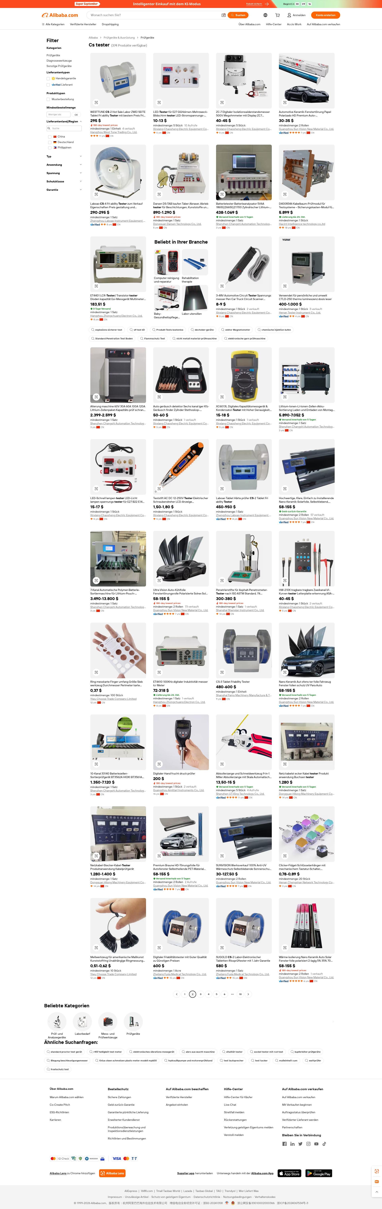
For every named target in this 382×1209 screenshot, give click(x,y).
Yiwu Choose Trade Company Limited (113, 698)
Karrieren (55, 1119)
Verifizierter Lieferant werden (300, 1119)
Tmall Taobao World (168, 1191)
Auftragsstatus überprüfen (298, 1112)
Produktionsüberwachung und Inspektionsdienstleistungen (126, 1129)
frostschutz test (60, 1069)
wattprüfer (315, 1060)
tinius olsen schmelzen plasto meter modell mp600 (128, 1060)
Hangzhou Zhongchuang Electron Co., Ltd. (116, 315)
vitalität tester (234, 1051)
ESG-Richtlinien (59, 1112)
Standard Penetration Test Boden (114, 338)
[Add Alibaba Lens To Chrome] (112, 1173)
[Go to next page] (248, 994)
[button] (223, 15)
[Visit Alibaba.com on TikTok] (324, 1143)
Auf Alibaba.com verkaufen (298, 1097)
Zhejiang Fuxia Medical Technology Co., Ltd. (180, 974)
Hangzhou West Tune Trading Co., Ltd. (113, 132)
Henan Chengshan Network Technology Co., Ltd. (307, 882)
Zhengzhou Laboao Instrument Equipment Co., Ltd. (118, 220)
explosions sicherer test (108, 329)
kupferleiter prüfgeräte (308, 1051)
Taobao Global (204, 1191)
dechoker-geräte (204, 329)
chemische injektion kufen (276, 329)
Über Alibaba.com (61, 1088)
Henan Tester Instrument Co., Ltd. (300, 312)
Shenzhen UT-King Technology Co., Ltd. (240, 793)
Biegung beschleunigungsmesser (69, 1060)
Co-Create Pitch (60, 1104)
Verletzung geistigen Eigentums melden (248, 1127)
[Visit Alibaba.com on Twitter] (300, 1143)
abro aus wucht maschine (200, 1051)
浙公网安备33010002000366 (256, 1203)
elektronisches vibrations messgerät (153, 1051)
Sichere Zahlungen (119, 1097)
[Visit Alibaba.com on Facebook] (284, 1143)
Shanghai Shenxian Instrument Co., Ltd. (240, 610)
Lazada (187, 1191)
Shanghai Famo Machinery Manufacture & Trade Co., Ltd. (244, 695)
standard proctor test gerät (66, 1051)
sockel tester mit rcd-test (268, 1051)
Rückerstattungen (235, 1119)
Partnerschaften (292, 1127)
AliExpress (131, 1191)
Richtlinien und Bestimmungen (127, 1138)
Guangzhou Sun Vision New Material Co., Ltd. (306, 129)
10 (240, 994)
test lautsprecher (234, 1060)
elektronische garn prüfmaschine (246, 338)
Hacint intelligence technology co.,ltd (302, 224)
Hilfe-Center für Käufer (238, 1097)
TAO (218, 1191)
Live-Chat (230, 1104)
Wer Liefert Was (249, 1191)
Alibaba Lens (58, 1173)
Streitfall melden (234, 1112)
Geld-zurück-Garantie (121, 1104)
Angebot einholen (177, 1104)
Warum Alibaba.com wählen (67, 1097)
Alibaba (93, 37)
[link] (377, 1171)
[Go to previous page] (176, 994)
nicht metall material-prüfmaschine (196, 338)
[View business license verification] (227, 1203)
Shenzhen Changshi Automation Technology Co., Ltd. (244, 224)
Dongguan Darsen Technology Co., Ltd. (177, 224)
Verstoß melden (234, 1134)
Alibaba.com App (262, 1173)
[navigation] (64, 516)
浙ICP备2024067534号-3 (292, 1203)
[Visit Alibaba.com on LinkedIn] (292, 1143)
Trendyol (230, 1191)
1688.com (147, 1191)
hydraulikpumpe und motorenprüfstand (190, 1060)
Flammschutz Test (154, 338)
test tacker (261, 1060)
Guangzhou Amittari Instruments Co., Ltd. (178, 790)
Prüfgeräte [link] (147, 37)
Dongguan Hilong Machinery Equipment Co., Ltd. (307, 793)
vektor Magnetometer (237, 329)
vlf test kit (139, 329)
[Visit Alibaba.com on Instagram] (308, 1143)
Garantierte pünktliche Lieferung (128, 1112)
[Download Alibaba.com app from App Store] (289, 1173)
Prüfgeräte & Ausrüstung (119, 37)
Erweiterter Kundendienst (124, 1119)
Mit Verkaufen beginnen (297, 1104)
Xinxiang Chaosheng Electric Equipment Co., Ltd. (181, 129)
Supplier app (185, 1173)
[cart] (278, 15)
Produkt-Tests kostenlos (169, 329)
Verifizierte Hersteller (179, 1097)
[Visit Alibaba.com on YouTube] (316, 1143)
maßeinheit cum (288, 1060)
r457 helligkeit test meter (108, 1051)
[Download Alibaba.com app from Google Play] (318, 1173)
